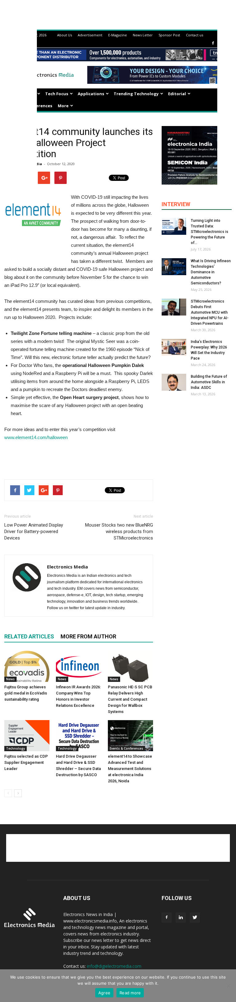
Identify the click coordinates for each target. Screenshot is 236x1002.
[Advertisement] (79, 459)
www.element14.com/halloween (36, 437)
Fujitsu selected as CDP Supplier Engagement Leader (26, 762)
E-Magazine (117, 35)
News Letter (143, 35)
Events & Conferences (126, 748)
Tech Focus (56, 93)
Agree (104, 992)
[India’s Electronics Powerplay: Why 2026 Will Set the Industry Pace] (174, 347)
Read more (130, 992)
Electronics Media (67, 567)
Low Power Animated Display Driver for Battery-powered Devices (33, 531)
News (10, 679)
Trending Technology (136, 93)
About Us (64, 35)
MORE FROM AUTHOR (88, 636)
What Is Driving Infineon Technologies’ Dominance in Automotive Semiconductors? (211, 272)
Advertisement (90, 35)
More (63, 105)
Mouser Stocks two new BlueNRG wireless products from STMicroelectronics (119, 531)
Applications (91, 93)
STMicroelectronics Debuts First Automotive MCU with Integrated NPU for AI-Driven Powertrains (210, 312)
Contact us (194, 35)
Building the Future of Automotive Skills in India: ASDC (209, 382)
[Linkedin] (181, 918)
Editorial (177, 93)
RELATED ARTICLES (29, 636)
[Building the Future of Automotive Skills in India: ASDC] (174, 382)
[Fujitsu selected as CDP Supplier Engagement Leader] (26, 735)
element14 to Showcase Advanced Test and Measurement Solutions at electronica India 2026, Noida (130, 768)
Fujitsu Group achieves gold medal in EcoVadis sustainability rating (25, 693)
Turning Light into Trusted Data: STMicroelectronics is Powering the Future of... (209, 231)
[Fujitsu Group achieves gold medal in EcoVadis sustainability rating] (26, 666)
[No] (228, 986)
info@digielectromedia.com (114, 966)
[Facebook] (213, 43)
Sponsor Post (169, 35)
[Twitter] (195, 918)
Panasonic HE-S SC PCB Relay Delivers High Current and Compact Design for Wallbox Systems (130, 699)
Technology (15, 748)
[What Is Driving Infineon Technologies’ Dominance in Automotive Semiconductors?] (174, 266)
